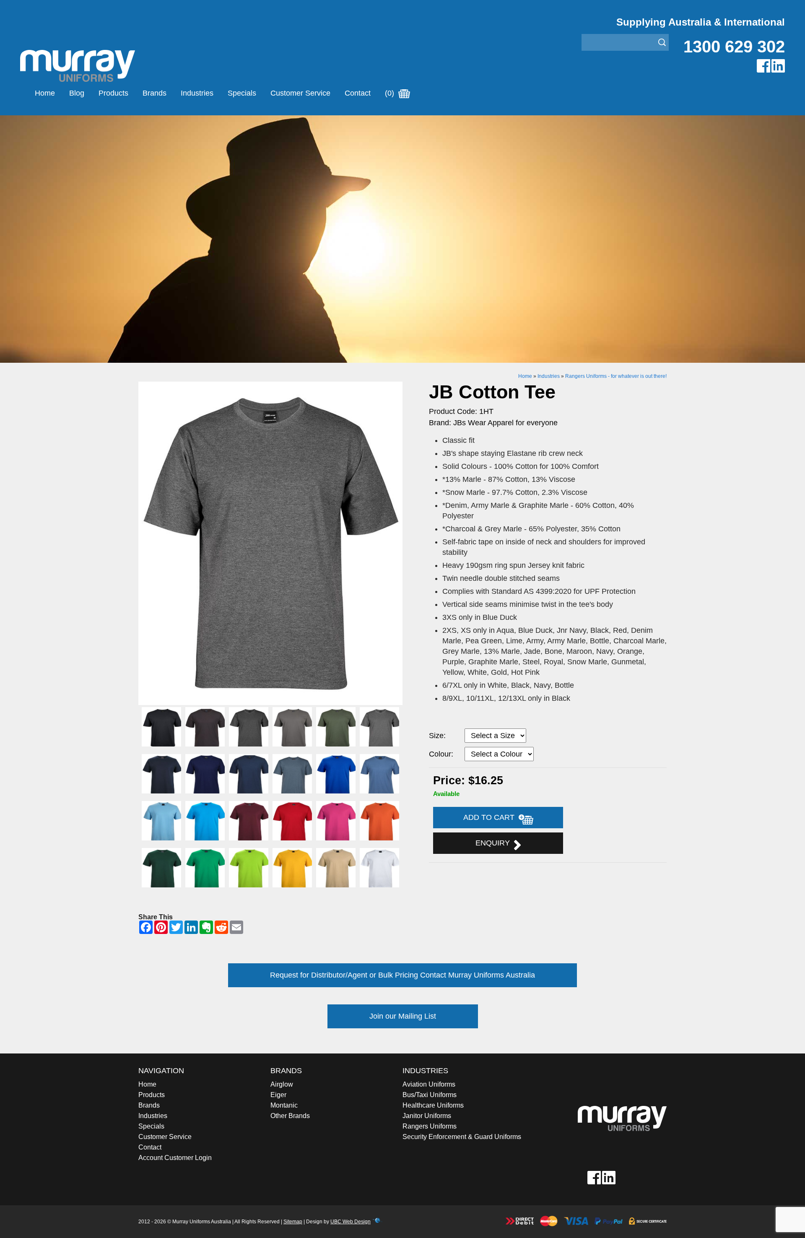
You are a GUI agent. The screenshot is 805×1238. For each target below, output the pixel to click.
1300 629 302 (734, 46)
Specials (242, 93)
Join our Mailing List (402, 1016)
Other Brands (290, 1115)
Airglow (281, 1084)
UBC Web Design (350, 1222)
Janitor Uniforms (426, 1115)
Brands (154, 93)
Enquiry (494, 843)
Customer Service (300, 93)
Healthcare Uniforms (433, 1105)
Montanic (284, 1105)
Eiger (278, 1094)
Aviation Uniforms (428, 1084)
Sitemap (292, 1222)
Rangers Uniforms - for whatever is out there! (616, 376)
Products (113, 93)
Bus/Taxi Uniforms (429, 1094)
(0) (390, 93)
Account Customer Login (175, 1157)
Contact (358, 93)
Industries (197, 93)
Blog (76, 93)
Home (45, 93)
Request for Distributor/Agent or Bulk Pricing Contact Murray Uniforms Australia (402, 975)
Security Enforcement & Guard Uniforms (461, 1136)
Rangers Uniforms (429, 1126)
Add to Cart (491, 817)
